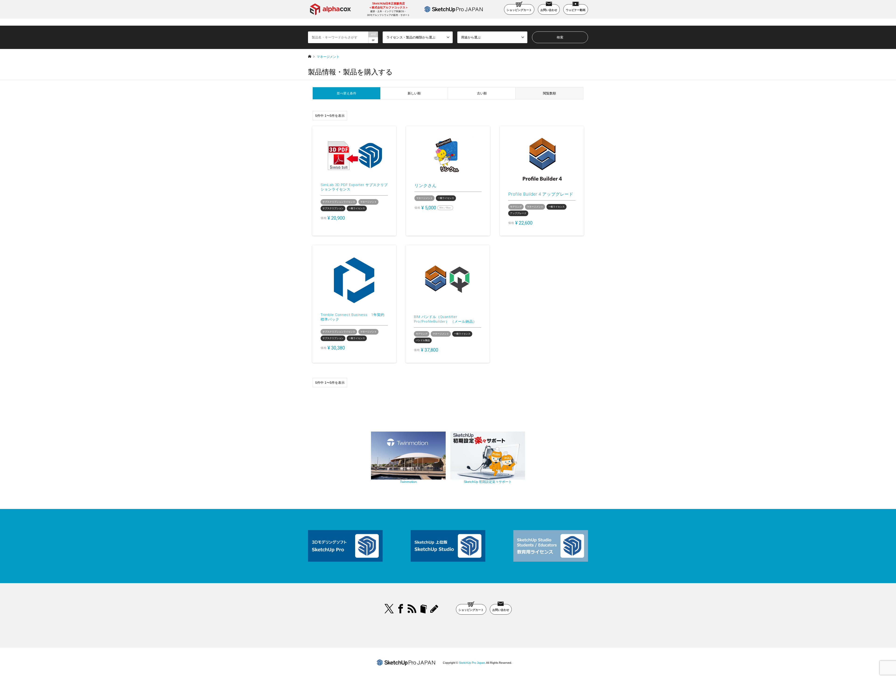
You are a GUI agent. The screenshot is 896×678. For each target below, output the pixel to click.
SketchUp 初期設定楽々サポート (488, 482)
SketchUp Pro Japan (472, 662)
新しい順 (414, 93)
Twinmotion (408, 482)
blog (435, 608)
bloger (423, 608)
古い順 (482, 93)
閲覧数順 (549, 93)
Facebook (400, 608)
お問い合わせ (548, 10)
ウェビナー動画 (575, 10)
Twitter (389, 608)
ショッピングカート (519, 10)
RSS (412, 608)
